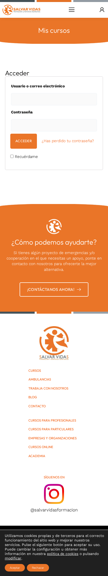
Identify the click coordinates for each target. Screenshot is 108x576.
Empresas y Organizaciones (52, 438)
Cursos (34, 370)
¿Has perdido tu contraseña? (68, 140)
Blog (32, 397)
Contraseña (22, 112)
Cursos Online (40, 447)
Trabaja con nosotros (48, 388)
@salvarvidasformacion (54, 510)
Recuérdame (26, 156)
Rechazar (38, 567)
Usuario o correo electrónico (38, 86)
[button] (71, 9)
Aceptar (15, 567)
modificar (13, 558)
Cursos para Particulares (51, 429)
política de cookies (62, 554)
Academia (36, 456)
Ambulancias (39, 379)
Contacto (37, 406)
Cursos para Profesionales (52, 420)
